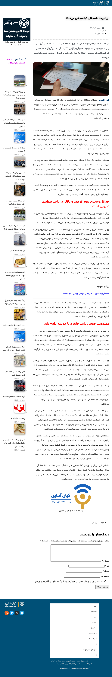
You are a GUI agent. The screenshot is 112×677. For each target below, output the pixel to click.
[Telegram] (22, 613)
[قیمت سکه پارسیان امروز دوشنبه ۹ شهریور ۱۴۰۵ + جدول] (19, 266)
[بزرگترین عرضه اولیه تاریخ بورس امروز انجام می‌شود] (19, 294)
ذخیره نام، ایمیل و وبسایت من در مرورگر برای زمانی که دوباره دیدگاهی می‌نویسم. (70, 581)
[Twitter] (12, 613)
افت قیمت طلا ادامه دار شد (14, 325)
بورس (95, 617)
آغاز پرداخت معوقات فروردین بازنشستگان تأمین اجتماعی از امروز (14, 123)
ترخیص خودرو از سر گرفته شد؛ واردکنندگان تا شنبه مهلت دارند (15, 176)
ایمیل (106, 571)
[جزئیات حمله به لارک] (19, 245)
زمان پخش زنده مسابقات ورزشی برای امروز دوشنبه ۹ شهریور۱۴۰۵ (14, 95)
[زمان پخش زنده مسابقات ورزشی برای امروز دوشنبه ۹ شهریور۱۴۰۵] (19, 85)
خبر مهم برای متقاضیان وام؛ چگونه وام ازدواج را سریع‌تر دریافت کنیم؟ (14, 443)
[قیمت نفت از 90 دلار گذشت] (19, 391)
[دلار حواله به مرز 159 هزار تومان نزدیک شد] (19, 366)
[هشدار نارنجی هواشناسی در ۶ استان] (19, 142)
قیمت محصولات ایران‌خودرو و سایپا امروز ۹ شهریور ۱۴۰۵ (14, 227)
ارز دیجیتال (93, 633)
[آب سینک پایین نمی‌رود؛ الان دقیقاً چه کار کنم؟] (19, 195)
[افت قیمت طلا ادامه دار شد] (19, 319)
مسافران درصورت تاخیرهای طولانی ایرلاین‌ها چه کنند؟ (85, 293)
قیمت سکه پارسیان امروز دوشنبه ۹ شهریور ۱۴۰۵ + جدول (15, 275)
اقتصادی (94, 611)
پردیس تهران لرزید (18, 418)
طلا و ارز (94, 627)
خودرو (94, 622)
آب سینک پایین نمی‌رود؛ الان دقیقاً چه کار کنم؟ (15, 202)
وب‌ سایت (105, 576)
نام (107, 566)
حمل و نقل (96, 522)
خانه (95, 606)
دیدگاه (105, 561)
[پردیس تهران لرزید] (19, 412)
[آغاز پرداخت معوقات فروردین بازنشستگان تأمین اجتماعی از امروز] (19, 114)
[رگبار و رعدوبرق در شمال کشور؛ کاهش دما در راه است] (19, 341)
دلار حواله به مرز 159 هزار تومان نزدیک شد (15, 373)
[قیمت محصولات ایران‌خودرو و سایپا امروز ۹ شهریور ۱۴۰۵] (19, 220)
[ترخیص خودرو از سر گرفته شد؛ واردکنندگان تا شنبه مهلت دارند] (19, 167)
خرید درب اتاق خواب (90, 649)
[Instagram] (17, 613)
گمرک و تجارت (92, 638)
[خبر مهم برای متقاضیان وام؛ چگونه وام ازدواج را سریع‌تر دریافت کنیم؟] (19, 434)
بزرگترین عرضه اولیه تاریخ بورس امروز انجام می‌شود (15, 302)
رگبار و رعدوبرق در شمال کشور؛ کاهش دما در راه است (14, 348)
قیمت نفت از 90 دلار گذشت (14, 396)
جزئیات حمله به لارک (17, 250)
